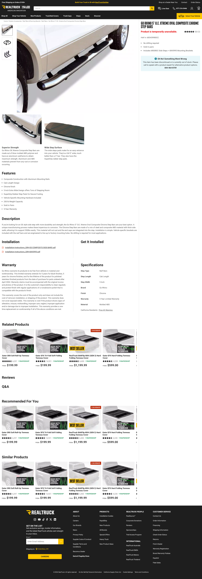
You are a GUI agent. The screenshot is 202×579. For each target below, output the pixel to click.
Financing (156, 525)
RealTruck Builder (102, 2)
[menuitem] (4, 16)
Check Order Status (160, 535)
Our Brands (77, 525)
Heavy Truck (104, 539)
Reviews (129, 525)
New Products (36, 16)
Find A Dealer (157, 544)
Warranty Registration (161, 549)
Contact (184, 2)
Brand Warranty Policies (161, 553)
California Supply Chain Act (112, 572)
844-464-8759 (171, 68)
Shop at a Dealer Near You (168, 2)
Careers (76, 521)
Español (156, 558)
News (75, 530)
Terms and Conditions (142, 572)
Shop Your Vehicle (19, 16)
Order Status (195, 2)
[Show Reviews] (192, 31)
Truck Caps (67, 16)
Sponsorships (131, 530)
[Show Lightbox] (75, 69)
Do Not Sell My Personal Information (90, 572)
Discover (97, 16)
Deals (87, 16)
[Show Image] (7, 30)
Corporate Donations (133, 521)
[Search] (152, 8)
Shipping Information (160, 530)
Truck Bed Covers (52, 16)
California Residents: (97, 310)
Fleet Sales (157, 563)
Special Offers (105, 535)
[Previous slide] (4, 348)
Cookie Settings (128, 572)
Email (28, 537)
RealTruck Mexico (132, 555)
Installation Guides (106, 516)
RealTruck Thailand (133, 559)
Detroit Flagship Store (81, 556)
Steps (78, 16)
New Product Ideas (106, 544)
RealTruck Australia (133, 545)
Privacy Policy (78, 535)
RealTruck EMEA (132, 550)
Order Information (159, 521)
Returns (156, 539)
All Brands (103, 530)
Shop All (4, 16)
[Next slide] (134, 348)
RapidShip (103, 521)
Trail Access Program (134, 535)
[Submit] (61, 541)
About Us (76, 516)
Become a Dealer (79, 551)
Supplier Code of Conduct (82, 539)
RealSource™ (130, 516)
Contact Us (157, 516)
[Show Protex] (7, 42)
